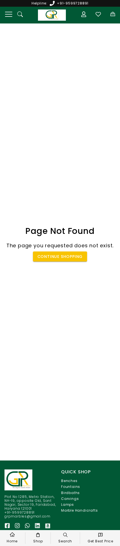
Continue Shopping (60, 256)
